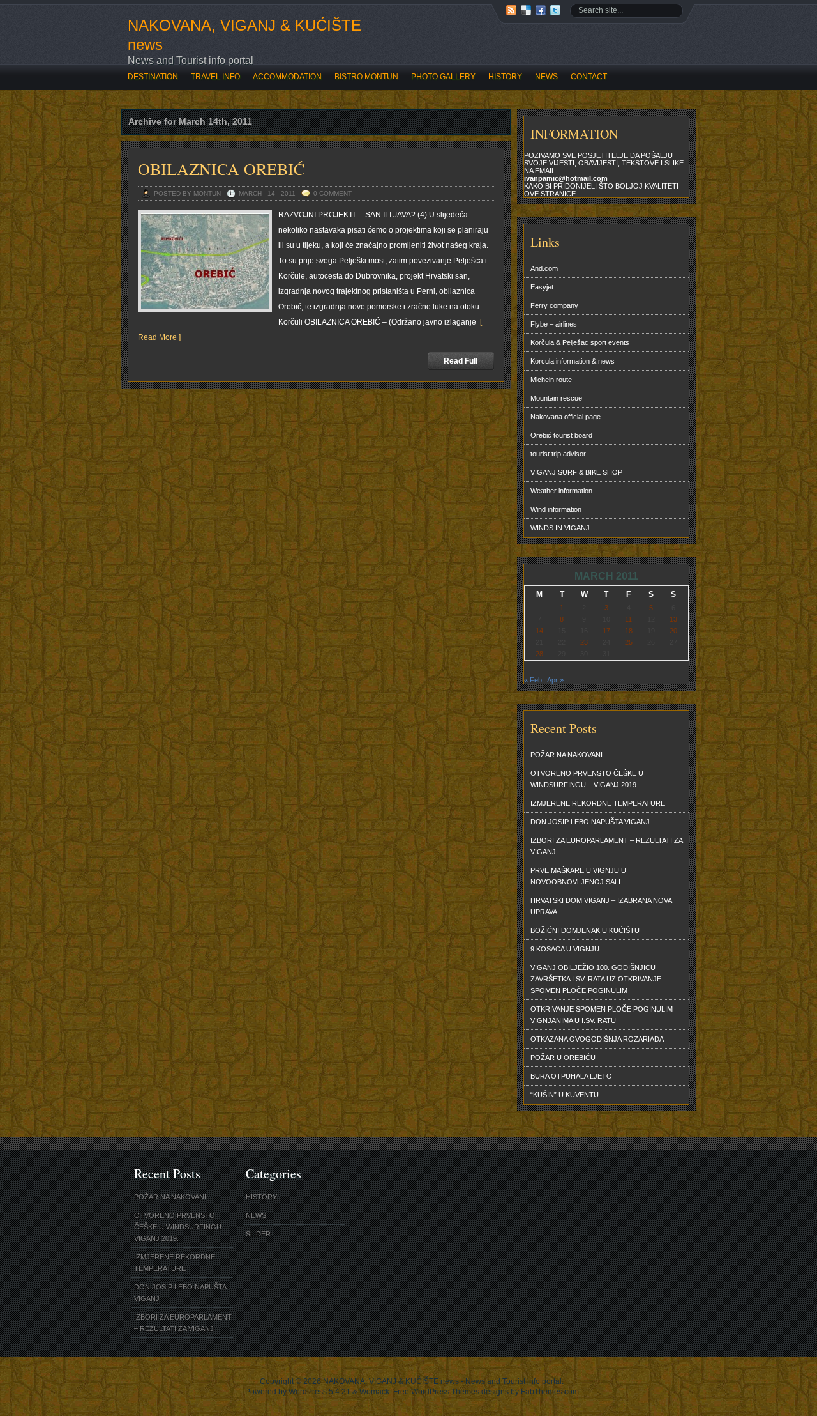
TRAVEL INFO (215, 76)
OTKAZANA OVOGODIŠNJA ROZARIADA (597, 1039)
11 (628, 619)
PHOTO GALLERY (443, 76)
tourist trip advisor (558, 454)
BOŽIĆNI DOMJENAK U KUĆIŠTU (585, 930)
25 (629, 642)
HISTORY (505, 76)
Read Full (460, 361)
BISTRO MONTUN (366, 76)
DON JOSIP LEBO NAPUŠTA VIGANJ (590, 822)
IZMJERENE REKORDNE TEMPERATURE (597, 803)
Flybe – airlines (553, 324)
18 (629, 631)
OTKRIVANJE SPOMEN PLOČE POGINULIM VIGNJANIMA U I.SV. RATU (601, 1014)
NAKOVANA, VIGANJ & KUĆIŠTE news (244, 35)
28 (539, 654)
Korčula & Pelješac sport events (579, 342)
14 (539, 631)
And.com (544, 268)
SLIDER (258, 1234)
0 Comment (332, 193)
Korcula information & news (572, 361)
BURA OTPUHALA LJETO (571, 1076)
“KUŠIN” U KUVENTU (564, 1094)
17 (606, 631)
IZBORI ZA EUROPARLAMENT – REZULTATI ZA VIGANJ (606, 846)
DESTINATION (153, 76)
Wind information (555, 509)
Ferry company (554, 305)
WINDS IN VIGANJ (560, 528)
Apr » (555, 680)
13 (673, 619)
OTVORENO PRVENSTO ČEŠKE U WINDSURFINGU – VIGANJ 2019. (586, 779)
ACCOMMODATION (287, 76)
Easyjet (541, 287)
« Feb (533, 680)
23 (584, 642)
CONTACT (589, 76)
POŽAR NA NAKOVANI (566, 754)
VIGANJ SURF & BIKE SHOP (576, 472)
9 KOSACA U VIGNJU (564, 949)
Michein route (551, 379)
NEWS (546, 76)
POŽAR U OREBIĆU (563, 1057)
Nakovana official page (565, 416)
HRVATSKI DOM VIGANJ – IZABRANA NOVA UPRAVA (601, 906)
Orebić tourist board (561, 435)
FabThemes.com (550, 1391)
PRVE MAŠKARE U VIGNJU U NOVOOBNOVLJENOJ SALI (578, 876)
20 (673, 631)
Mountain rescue (556, 398)
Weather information (561, 491)
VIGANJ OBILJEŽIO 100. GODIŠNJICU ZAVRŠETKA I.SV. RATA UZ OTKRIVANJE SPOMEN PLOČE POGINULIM (595, 979)
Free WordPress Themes (436, 1391)
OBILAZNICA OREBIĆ (221, 169)
